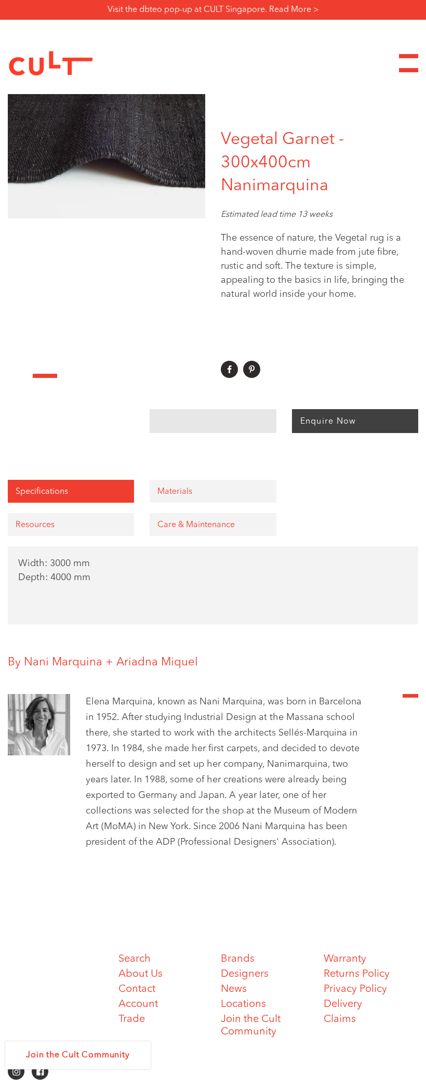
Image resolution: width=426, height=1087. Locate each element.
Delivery (343, 1004)
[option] (106, 149)
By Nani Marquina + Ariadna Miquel (103, 662)
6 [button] (143, 376)
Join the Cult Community (77, 1055)
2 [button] (45, 376)
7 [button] (168, 376)
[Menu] (408, 63)
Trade (131, 1019)
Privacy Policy (355, 989)
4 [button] (94, 376)
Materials (174, 492)
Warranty (345, 959)
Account (138, 1004)
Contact (136, 989)
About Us (140, 974)
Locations (243, 1004)
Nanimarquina (274, 186)
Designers (245, 974)
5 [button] (118, 376)
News (234, 989)
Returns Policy (357, 974)
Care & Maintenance (196, 525)
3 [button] (69, 376)
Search (134, 959)
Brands (238, 959)
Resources (35, 525)
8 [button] (193, 376)
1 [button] (20, 376)
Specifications (42, 492)
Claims (340, 1019)
